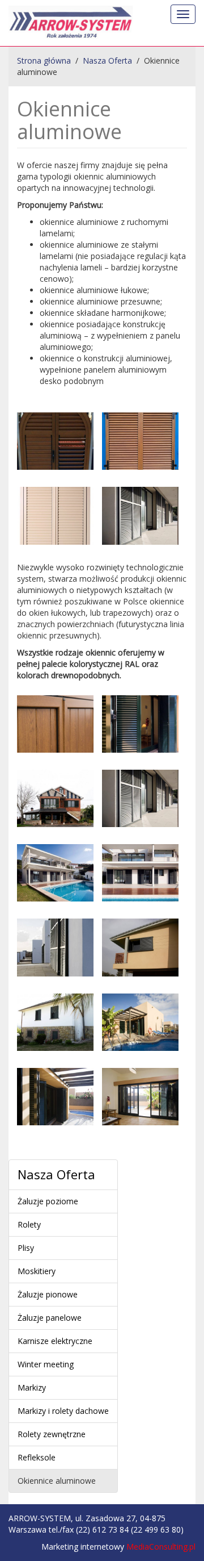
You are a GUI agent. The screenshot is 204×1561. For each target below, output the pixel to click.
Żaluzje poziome (48, 1201)
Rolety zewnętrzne (52, 1434)
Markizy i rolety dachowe (63, 1410)
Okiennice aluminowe (57, 1480)
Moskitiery (37, 1271)
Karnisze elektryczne (55, 1340)
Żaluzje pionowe (48, 1294)
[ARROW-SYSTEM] (71, 23)
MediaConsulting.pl (161, 1546)
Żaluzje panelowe (50, 1317)
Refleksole (37, 1457)
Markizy (32, 1387)
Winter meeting (46, 1364)
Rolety (29, 1224)
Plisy (26, 1247)
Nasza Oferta (56, 1174)
